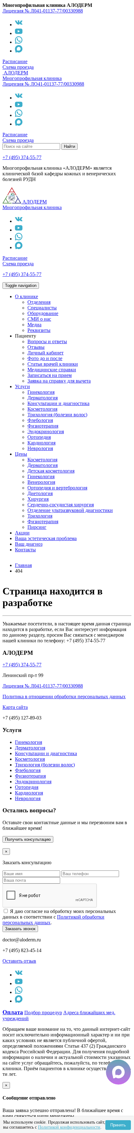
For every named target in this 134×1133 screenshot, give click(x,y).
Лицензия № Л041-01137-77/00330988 (42, 10)
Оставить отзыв (19, 961)
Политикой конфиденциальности (69, 1127)
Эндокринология (45, 431)
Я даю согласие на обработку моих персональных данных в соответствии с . (59, 917)
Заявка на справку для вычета (59, 381)
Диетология (40, 493)
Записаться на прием (49, 375)
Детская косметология (50, 471)
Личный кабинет (45, 352)
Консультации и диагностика (58, 403)
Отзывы (36, 347)
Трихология (39, 516)
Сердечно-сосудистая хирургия (60, 504)
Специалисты (42, 307)
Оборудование (42, 313)
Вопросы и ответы (47, 341)
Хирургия (38, 499)
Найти (69, 146)
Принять (118, 1125)
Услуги (22, 386)
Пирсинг (36, 527)
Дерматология (42, 397)
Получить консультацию (28, 839)
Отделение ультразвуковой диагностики (70, 510)
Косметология (42, 409)
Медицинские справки (51, 369)
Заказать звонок (20, 928)
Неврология (40, 448)
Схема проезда (18, 67)
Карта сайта (15, 707)
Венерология (41, 482)
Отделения (38, 302)
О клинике (26, 296)
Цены (21, 454)
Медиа (34, 324)
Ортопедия (39, 437)
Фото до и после (44, 358)
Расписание (14, 61)
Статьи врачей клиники (52, 364)
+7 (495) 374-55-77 (21, 157)
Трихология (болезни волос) (57, 414)
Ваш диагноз (28, 544)
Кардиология (41, 442)
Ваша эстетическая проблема (46, 538)
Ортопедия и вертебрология (57, 487)
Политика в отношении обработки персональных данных (64, 696)
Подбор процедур (43, 1012)
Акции (22, 532)
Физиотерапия (42, 426)
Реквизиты (38, 330)
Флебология (40, 420)
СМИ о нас (39, 319)
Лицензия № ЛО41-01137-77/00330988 (43, 84)
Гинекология (41, 392)
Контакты (25, 549)
